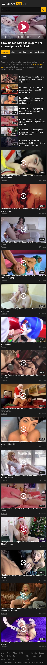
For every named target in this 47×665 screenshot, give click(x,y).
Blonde (14, 52)
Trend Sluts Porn (9, 656)
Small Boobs (39, 52)
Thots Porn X (15, 656)
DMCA (21, 653)
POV (30, 52)
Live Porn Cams (3, 656)
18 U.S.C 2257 (28, 656)
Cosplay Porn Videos (19, 3)
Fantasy (5, 52)
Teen (4, 56)
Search (43, 9)
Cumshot (22, 52)
